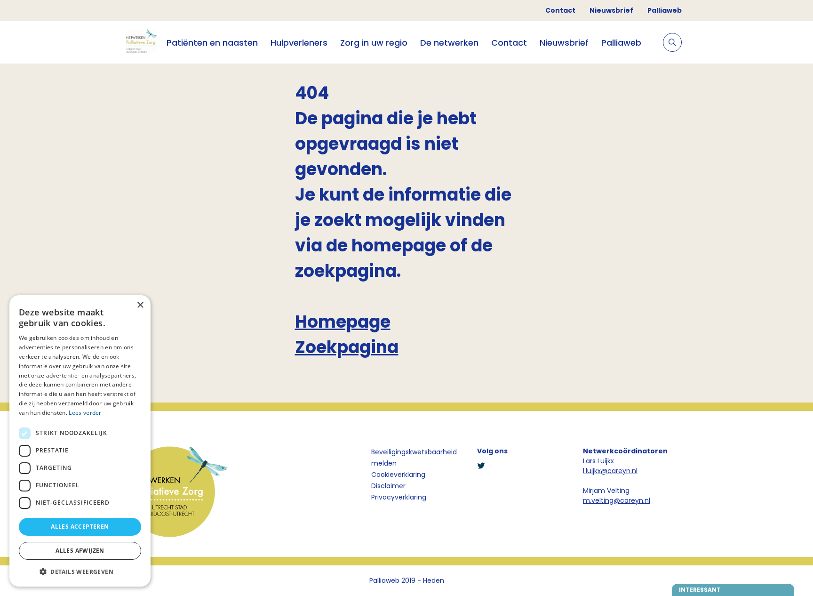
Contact (560, 10)
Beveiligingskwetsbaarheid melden (414, 457)
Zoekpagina (347, 347)
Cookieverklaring (398, 474)
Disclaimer (388, 486)
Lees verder (85, 413)
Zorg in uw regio (373, 42)
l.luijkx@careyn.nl (610, 470)
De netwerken (449, 42)
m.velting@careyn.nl (616, 500)
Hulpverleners (299, 42)
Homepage (343, 322)
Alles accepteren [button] (80, 527)
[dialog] (80, 441)
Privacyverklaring (398, 497)
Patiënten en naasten (212, 42)
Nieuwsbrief (611, 10)
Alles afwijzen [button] (80, 551)
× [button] (139, 305)
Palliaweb (664, 10)
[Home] (140, 42)
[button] (80, 571)
